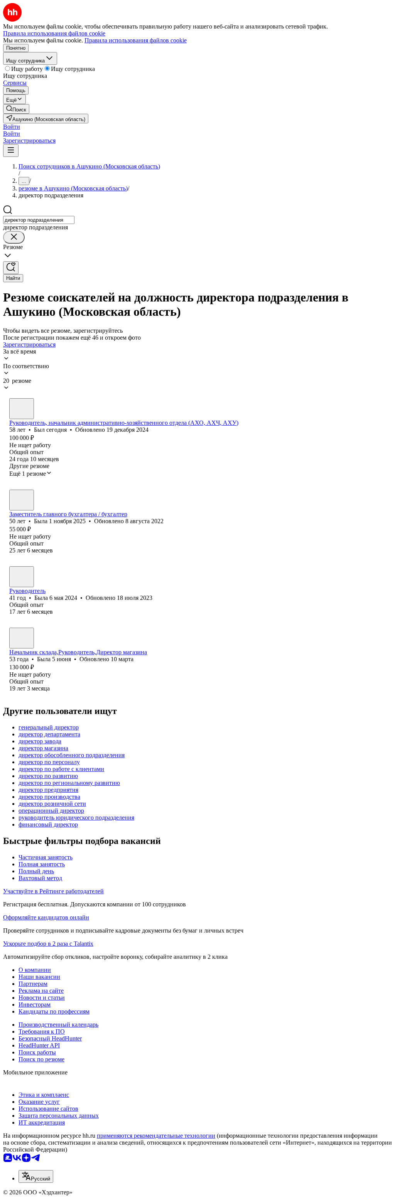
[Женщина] (21, 500)
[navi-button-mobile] (11, 150)
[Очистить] (14, 237)
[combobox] (38, 220)
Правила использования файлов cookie (135, 40)
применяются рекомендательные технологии (156, 1135)
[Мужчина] (21, 408)
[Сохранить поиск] (11, 267)
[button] (11, 126)
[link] (16, 109)
